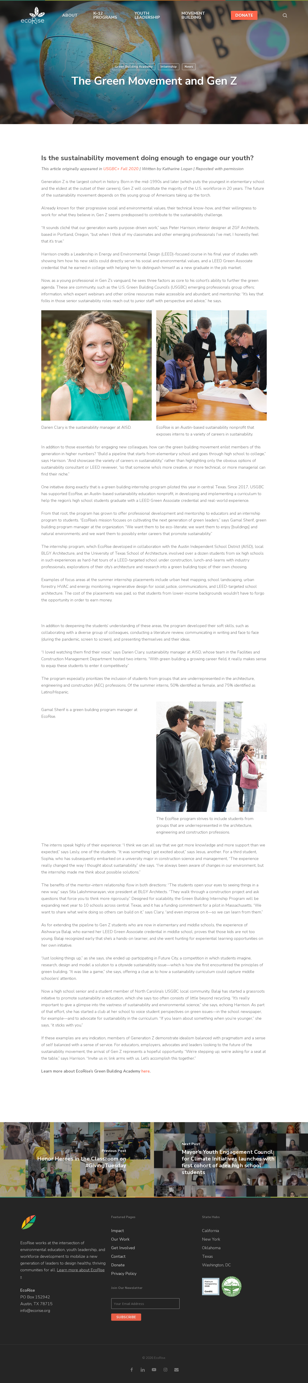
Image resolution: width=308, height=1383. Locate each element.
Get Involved (123, 1248)
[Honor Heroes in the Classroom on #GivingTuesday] (77, 1159)
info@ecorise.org (35, 1310)
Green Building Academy (134, 67)
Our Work (120, 1239)
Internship (169, 67)
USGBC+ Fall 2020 (120, 168)
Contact (118, 1256)
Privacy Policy (123, 1273)
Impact (117, 1230)
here (145, 1071)
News (189, 67)
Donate (118, 1265)
